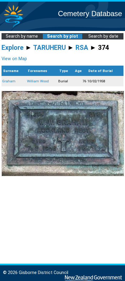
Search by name (22, 36)
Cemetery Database (90, 13)
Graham (8, 81)
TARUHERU (49, 47)
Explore (13, 47)
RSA (82, 47)
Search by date (103, 36)
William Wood (38, 81)
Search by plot (62, 36)
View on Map (14, 58)
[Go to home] (13, 27)
